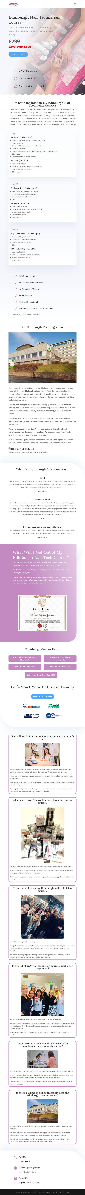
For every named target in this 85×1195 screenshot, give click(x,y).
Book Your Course (18, 54)
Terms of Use (50, 1192)
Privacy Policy (64, 1192)
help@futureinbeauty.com (29, 1182)
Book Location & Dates (42, 696)
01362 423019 (24, 1161)
